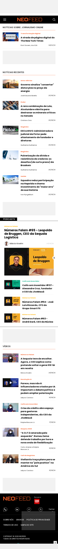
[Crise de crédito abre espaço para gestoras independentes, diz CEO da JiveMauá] (10, 407)
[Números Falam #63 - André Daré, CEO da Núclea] (12, 318)
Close (54, 258)
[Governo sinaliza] (10, 83)
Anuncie (20, 519)
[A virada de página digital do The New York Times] (10, 36)
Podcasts (9, 219)
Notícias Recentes (13, 72)
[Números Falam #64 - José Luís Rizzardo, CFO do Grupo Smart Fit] (12, 301)
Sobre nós (8, 519)
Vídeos (7, 346)
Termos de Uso (10, 525)
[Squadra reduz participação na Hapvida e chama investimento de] (10, 179)
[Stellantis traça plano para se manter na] (10, 458)
